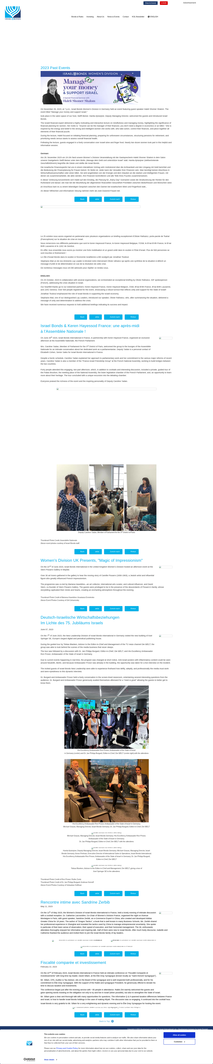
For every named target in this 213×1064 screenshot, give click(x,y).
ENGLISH (154, 17)
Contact (126, 17)
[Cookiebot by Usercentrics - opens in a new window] (29, 1059)
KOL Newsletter (138, 17)
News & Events (113, 17)
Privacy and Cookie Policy (67, 1048)
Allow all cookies (179, 1035)
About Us (100, 17)
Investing (90, 17)
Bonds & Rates (77, 17)
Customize (178, 1041)
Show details (49, 1060)
